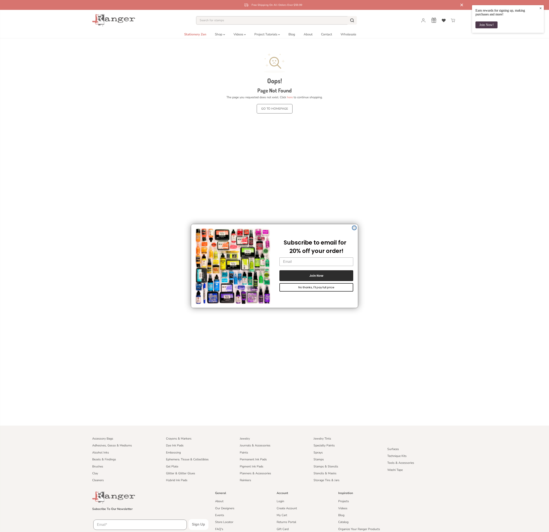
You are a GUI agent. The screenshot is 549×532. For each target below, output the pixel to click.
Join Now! (486, 25)
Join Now (316, 276)
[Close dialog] (354, 228)
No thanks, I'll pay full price (316, 287)
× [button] (540, 8)
